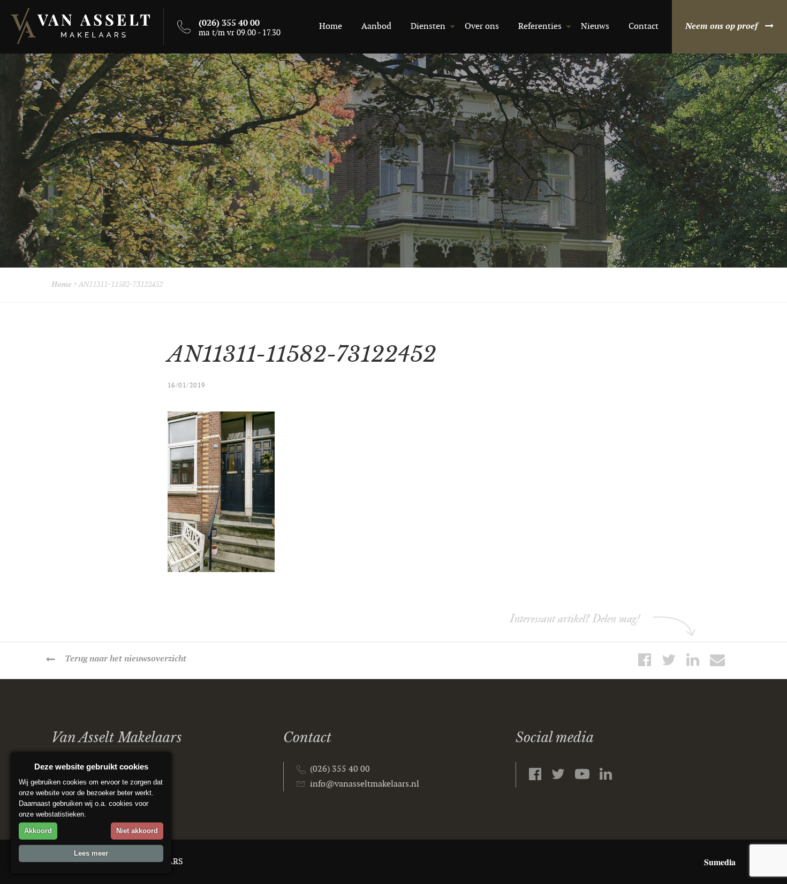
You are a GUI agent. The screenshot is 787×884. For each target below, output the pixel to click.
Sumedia (720, 862)
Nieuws (595, 26)
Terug (125, 659)
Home (330, 26)
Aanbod (376, 26)
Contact (644, 26)
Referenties (540, 26)
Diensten (428, 26)
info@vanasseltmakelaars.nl (364, 784)
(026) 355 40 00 (340, 769)
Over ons (482, 26)
